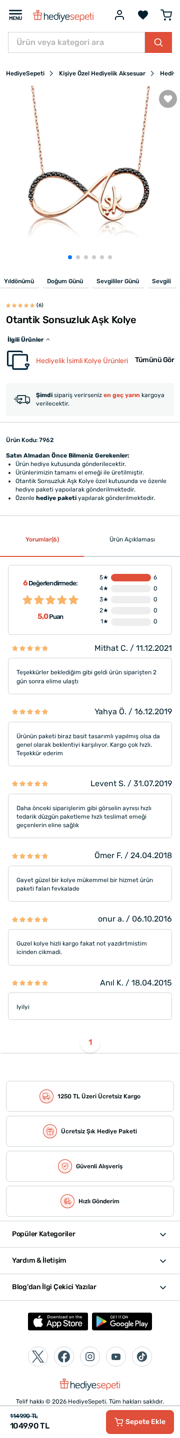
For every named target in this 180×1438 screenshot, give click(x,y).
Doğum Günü (65, 281)
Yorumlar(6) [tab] (42, 539)
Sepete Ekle (146, 1422)
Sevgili (161, 281)
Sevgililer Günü (117, 281)
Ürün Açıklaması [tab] (132, 539)
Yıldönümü (19, 281)
